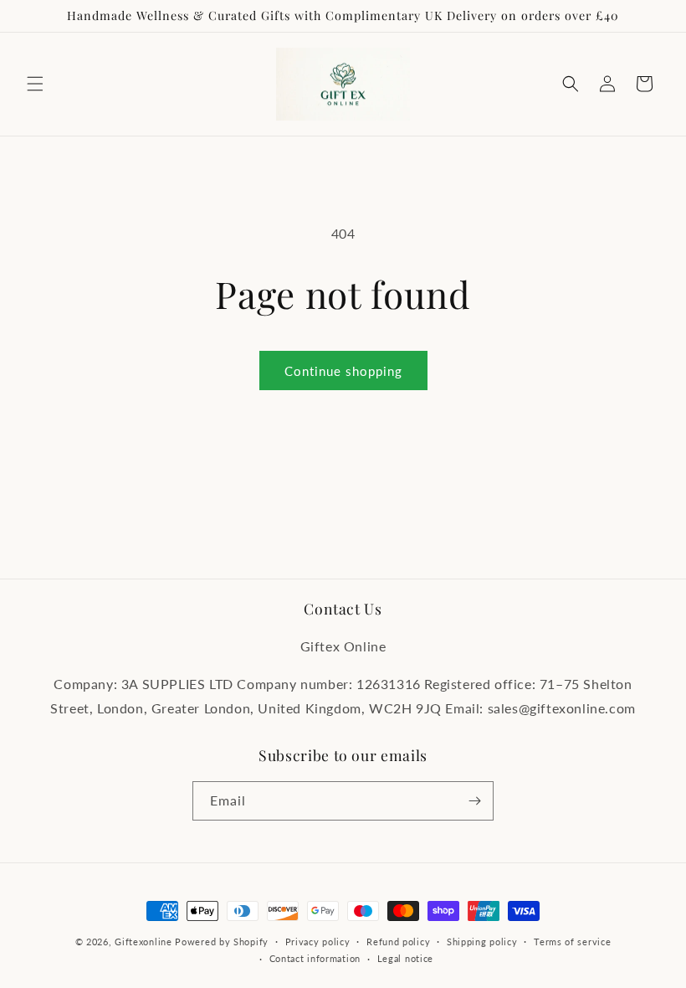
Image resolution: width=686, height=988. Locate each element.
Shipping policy (482, 941)
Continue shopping (343, 370)
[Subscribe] (474, 801)
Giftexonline (143, 941)
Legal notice (405, 958)
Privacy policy (318, 941)
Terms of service (572, 941)
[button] (35, 83)
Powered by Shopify (222, 941)
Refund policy (398, 941)
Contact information (315, 958)
